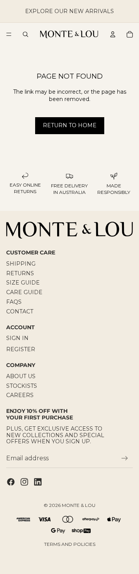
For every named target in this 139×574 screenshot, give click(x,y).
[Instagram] (24, 481)
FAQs (14, 301)
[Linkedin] (37, 481)
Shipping (21, 263)
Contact (19, 311)
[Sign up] (125, 458)
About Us (21, 376)
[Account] (112, 34)
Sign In (17, 338)
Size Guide (23, 282)
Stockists (21, 385)
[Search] (25, 34)
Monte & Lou (78, 505)
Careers (20, 395)
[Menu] (9, 34)
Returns (20, 273)
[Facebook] (10, 481)
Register (20, 349)
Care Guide (24, 292)
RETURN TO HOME (70, 125)
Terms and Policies (69, 544)
